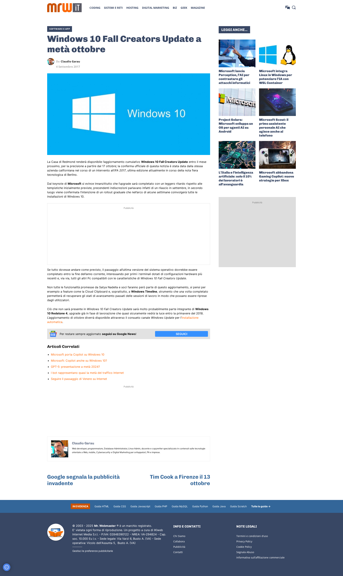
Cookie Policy (244, 546)
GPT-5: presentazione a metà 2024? (75, 366)
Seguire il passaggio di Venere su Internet (79, 379)
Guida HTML (102, 506)
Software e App (59, 28)
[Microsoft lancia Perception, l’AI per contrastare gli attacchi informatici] (237, 53)
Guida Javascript (140, 506)
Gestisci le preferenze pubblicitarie (92, 550)
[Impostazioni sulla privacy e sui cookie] (6, 567)
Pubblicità (179, 546)
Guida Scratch (238, 506)
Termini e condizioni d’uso (252, 536)
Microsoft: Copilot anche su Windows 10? (79, 360)
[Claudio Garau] (51, 61)
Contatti (178, 552)
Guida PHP (161, 506)
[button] (294, 7)
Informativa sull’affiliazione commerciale (260, 557)
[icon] (287, 7)
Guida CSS (119, 506)
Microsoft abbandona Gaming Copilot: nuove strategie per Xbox (276, 176)
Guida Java (219, 506)
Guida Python (200, 506)
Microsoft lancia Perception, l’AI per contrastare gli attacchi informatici (234, 77)
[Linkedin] (181, 61)
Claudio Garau (70, 61)
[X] (173, 61)
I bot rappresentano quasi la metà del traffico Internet (87, 373)
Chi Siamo (179, 536)
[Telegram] (198, 61)
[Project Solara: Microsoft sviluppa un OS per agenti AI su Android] (237, 102)
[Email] (206, 61)
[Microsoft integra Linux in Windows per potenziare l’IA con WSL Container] (277, 53)
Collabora (179, 541)
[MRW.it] (64, 7)
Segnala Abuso (245, 552)
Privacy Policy (244, 541)
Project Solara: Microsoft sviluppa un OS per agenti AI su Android (236, 125)
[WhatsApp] (190, 61)
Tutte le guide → (260, 506)
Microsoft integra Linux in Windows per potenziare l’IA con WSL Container (275, 77)
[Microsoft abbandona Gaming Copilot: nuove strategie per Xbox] (277, 155)
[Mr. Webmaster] (55, 532)
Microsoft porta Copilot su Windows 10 (77, 354)
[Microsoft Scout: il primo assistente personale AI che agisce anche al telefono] (277, 102)
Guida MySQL (180, 506)
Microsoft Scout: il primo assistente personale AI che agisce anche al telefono (273, 127)
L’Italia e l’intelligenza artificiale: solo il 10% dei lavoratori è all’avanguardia (236, 178)
